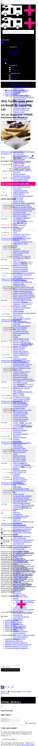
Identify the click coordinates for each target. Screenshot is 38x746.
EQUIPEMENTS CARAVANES (24, 381)
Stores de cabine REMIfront (22, 178)
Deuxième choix (18, 624)
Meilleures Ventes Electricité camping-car (18, 644)
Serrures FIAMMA (19, 348)
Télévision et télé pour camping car (16, 643)
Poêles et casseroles (19, 225)
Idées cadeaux (17, 622)
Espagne (13, 79)
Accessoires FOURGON (21, 617)
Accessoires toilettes (19, 212)
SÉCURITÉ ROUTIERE (21, 366)
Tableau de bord (18, 198)
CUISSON (16, 474)
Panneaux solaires (18, 112)
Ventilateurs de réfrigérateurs (22, 542)
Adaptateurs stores (19, 408)
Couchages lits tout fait (20, 190)
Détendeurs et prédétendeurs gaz (23, 522)
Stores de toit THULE (20, 406)
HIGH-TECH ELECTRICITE (20, 84)
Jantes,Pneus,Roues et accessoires (24, 273)
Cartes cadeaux (18, 618)
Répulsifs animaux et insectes (22, 364)
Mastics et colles (18, 629)
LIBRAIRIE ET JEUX (20, 243)
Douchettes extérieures (20, 430)
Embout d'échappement (20, 269)
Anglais (13, 75)
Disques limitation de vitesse (22, 368)
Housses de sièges (19, 201)
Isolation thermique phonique (22, 291)
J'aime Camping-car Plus (21, 253)
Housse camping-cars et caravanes (24, 296)
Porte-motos (17, 335)
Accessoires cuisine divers (21, 234)
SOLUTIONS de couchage (22, 187)
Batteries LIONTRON (20, 119)
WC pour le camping (19, 459)
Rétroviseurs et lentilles (20, 265)
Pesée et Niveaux (18, 393)
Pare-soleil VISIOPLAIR (21, 185)
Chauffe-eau (17, 591)
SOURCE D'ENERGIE (21, 110)
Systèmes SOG (18, 556)
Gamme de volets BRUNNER (23, 293)
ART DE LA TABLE (20, 216)
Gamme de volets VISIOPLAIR (23, 287)
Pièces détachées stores (20, 412)
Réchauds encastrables (20, 479)
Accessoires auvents (19, 425)
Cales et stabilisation (19, 262)
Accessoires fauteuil (19, 452)
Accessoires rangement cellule (22, 211)
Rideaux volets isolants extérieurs (23, 295)
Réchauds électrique (19, 481)
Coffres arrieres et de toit (21, 339)
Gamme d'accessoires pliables (22, 207)
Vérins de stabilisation (20, 264)
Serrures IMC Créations (20, 351)
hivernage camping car (12, 639)
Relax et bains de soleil (20, 450)
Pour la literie (17, 189)
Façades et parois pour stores (22, 410)
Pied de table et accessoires (21, 214)
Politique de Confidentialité (13, 627)
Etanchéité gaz (17, 514)
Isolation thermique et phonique (23, 196)
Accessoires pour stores (20, 414)
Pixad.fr (29, 691)
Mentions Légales (5, 693)
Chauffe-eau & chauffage (21, 498)
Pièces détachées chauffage (21, 503)
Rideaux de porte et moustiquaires (24, 203)
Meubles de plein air (19, 456)
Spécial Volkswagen (19, 626)
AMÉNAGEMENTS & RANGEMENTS (20, 193)
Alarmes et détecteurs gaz (21, 353)
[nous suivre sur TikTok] (9, 688)
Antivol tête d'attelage (20, 359)
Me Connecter (30, 723)
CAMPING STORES (17, 395)
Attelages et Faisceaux (20, 373)
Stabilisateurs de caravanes (21, 388)
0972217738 (19, 43)
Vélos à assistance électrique (22, 322)
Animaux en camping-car (21, 251)
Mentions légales (10, 625)
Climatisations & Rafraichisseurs (23, 540)
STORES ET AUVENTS (21, 397)
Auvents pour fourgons (20, 417)
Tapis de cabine (18, 200)
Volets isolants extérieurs (21, 179)
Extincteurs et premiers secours (23, 379)
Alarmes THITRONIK (20, 355)
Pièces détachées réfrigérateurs (22, 545)
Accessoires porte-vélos (20, 331)
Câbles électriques (19, 163)
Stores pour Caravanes (20, 382)
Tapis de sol (17, 436)
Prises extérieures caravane (21, 167)
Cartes (15, 247)
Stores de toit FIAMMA (20, 404)
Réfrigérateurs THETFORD (22, 532)
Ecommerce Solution (16, 691)
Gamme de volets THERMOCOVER (19, 285)
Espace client (9, 622)
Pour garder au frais (19, 457)
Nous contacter (16, 51)
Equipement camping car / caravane (16, 646)
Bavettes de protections (20, 267)
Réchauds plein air (19, 478)
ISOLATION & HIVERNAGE (23, 278)
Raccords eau (17, 593)
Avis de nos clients (11, 629)
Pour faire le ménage (19, 236)
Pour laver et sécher (19, 461)
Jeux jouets (16, 249)
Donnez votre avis (18, 159)
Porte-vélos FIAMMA (20, 328)
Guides (15, 245)
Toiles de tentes (18, 446)
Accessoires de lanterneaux (21, 307)
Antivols (15, 357)
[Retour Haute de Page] (1, 696)
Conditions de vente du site (13, 620)
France (13, 67)
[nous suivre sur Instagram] (6, 688)
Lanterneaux (17, 304)
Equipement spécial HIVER (22, 298)
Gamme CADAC (18, 467)
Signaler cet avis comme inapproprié (11, 238)
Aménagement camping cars (14, 641)
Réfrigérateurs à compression (22, 529)
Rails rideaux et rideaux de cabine (24, 635)
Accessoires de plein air (20, 434)
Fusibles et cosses (18, 165)
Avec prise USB (18, 154)
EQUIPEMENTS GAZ (20, 507)
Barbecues (16, 476)
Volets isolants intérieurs (20, 181)
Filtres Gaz (16, 512)
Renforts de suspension (20, 271)
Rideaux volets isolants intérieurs (23, 289)
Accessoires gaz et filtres (21, 516)
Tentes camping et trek (20, 463)
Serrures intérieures (19, 633)
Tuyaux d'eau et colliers (20, 597)
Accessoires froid (18, 543)
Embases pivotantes (19, 174)
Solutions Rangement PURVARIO (24, 209)
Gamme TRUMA (18, 494)
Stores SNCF (17, 315)
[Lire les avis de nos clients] (18, 36)
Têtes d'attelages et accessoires (22, 392)
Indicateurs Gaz (18, 509)
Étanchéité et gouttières (20, 302)
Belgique (14, 71)
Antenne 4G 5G (18, 88)
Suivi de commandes (11, 624)
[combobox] (18, 32)
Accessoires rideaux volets (21, 205)
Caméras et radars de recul (21, 371)
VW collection (17, 254)
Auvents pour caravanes (20, 419)
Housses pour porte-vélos (21, 333)
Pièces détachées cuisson (21, 489)
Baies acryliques (18, 317)
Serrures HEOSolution (20, 346)
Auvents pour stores (19, 415)
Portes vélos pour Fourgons (22, 326)
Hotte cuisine (17, 487)
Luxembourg (15, 69)
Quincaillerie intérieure (20, 631)
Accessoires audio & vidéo (21, 108)
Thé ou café (17, 231)
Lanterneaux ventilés (19, 306)
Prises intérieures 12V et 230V (23, 157)
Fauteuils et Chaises (19, 448)
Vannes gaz (16, 520)
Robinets (16, 598)
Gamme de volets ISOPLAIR (22, 282)
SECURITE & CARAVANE (19, 340)
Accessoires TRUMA (20, 501)
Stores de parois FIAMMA (21, 399)
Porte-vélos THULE (19, 329)
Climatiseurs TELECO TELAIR (23, 505)
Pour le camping (18, 428)
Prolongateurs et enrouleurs (21, 161)
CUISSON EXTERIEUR (21, 465)
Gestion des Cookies (11, 631)
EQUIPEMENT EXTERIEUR (20, 256)
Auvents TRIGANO (19, 421)
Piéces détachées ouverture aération (24, 313)
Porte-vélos (16, 324)
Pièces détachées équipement (22, 275)
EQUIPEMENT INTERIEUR (20, 168)
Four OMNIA (17, 229)
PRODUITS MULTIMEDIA (22, 86)
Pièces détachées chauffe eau (22, 500)
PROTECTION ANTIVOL (22, 342)
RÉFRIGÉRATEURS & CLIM (23, 527)
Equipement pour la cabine (21, 176)
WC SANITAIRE (19, 549)
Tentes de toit (17, 445)
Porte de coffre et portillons (21, 318)
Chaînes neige (17, 276)
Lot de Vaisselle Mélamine (21, 218)
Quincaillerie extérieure (20, 637)
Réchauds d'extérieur (19, 470)
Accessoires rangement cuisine (23, 242)
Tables (15, 454)
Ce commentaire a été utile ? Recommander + (14, 239)
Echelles (15, 337)
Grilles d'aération (18, 311)
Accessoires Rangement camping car (16, 648)
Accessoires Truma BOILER (22, 496)
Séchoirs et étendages (20, 437)
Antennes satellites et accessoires (23, 97)
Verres (15, 232)
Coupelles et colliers (19, 595)
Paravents (16, 439)
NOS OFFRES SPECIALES (22, 613)
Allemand (14, 77)
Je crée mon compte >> (9, 739)
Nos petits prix (17, 615)
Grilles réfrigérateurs (19, 538)
